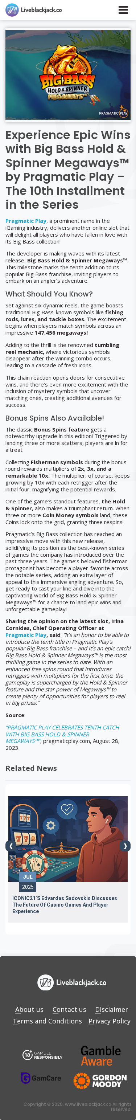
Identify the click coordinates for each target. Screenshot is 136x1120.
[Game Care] (41, 1078)
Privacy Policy (109, 1021)
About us (29, 1009)
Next (125, 846)
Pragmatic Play (25, 220)
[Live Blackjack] (42, 1055)
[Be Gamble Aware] (101, 1056)
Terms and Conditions (47, 1021)
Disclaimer (111, 1009)
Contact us (69, 1009)
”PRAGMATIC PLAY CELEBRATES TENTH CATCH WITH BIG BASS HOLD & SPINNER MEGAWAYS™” (62, 734)
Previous (10, 846)
